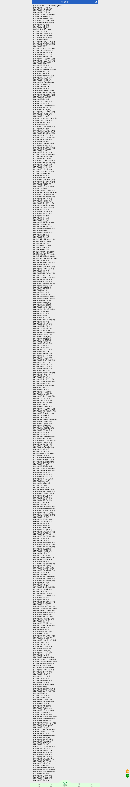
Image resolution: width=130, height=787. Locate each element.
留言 (128, 775)
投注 (128, 771)
